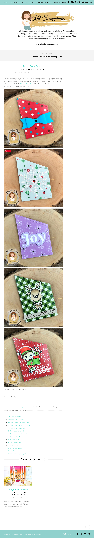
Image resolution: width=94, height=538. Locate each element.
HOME (6, 2)
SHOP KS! (14, 2)
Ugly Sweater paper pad (15, 445)
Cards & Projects (44, 2)
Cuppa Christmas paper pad (16, 451)
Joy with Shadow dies (14, 442)
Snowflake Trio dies (14, 439)
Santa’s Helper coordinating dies (18, 434)
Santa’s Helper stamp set (16, 431)
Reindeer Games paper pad (16, 428)
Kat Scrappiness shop (23, 407)
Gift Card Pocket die (26, 84)
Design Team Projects (33, 66)
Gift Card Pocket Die (33, 70)
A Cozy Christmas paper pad (17, 454)
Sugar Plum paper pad (15, 448)
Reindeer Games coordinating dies (18, 422)
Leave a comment (46, 73)
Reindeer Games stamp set (16, 419)
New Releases (28, 2)
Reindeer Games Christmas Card (18, 494)
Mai (46, 534)
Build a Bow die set (14, 436)
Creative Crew (60, 2)
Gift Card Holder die (14, 417)
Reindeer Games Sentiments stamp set (20, 425)
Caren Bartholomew (33, 73)
